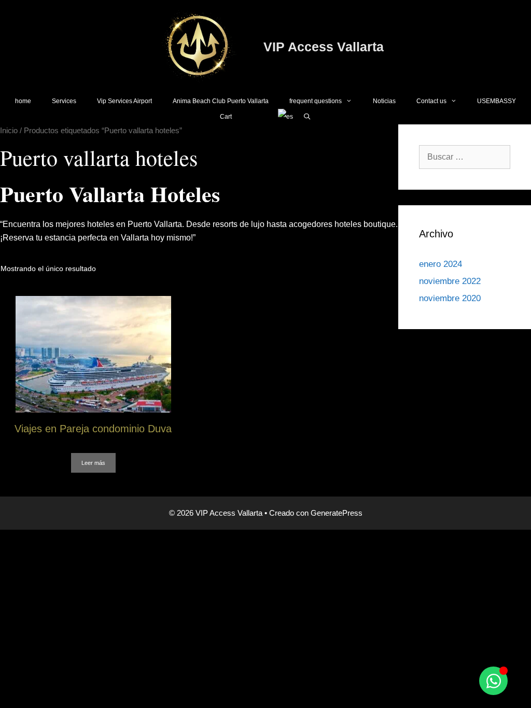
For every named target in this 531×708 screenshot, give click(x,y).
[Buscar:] (464, 157)
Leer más (93, 463)
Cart (226, 116)
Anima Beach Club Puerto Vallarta (221, 101)
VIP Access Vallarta (323, 46)
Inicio (9, 130)
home (23, 101)
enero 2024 (440, 264)
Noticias (384, 101)
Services (64, 101)
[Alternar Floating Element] (493, 681)
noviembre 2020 (450, 298)
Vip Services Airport (124, 101)
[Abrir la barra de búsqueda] (307, 116)
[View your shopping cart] (255, 116)
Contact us (431, 101)
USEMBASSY (496, 101)
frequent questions (315, 101)
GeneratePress (336, 512)
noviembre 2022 (450, 281)
